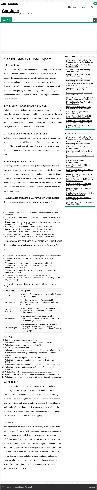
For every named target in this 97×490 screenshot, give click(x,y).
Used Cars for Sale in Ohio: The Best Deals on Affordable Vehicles (79, 184)
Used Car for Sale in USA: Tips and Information (80, 156)
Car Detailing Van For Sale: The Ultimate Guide (78, 66)
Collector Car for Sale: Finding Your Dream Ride (78, 70)
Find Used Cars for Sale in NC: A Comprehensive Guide (79, 175)
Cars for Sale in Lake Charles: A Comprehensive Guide (78, 198)
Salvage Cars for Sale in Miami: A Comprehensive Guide (79, 180)
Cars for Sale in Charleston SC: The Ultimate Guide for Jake (80, 194)
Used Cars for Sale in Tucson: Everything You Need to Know (78, 143)
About (3, 4)
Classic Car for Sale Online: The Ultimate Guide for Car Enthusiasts (79, 61)
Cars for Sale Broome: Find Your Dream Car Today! (79, 126)
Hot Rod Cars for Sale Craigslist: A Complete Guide (79, 103)
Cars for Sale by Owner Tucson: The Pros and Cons (78, 75)
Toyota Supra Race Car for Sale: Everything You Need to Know (78, 80)
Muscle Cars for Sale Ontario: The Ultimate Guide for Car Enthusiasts (79, 98)
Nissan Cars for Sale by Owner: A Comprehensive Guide (79, 93)
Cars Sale (6, 20)
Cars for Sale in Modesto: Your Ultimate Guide (78, 161)
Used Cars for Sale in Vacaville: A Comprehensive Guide (79, 152)
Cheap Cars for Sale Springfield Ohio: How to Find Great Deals (78, 117)
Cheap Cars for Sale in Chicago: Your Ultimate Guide (78, 166)
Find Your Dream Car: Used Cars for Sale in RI (79, 189)
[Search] (95, 3)
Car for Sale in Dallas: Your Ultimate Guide (77, 147)
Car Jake (10, 10)
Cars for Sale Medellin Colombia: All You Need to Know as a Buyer (79, 121)
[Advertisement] (48, 37)
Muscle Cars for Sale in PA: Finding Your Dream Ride (80, 203)
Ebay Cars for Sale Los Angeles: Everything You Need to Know (78, 107)
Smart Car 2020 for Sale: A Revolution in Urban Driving (77, 89)
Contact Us (13, 4)
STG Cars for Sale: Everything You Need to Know (79, 84)
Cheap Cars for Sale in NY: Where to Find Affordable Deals (79, 170)
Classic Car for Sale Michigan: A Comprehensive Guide (79, 112)
